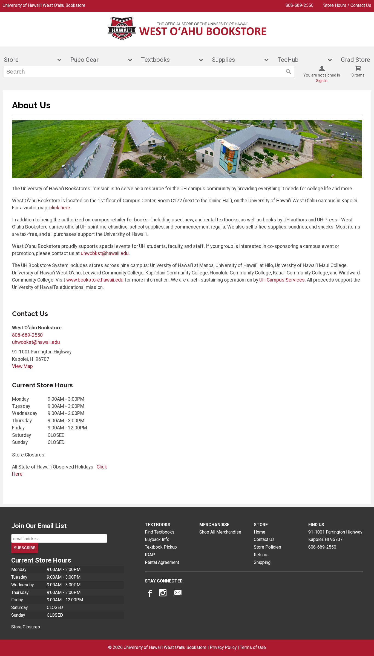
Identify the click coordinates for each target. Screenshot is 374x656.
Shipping (262, 562)
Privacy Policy (223, 647)
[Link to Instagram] (163, 594)
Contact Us (264, 539)
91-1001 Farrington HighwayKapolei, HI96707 (335, 535)
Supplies (236, 59)
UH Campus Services (282, 280)
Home (259, 532)
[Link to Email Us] (177, 594)
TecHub (300, 59)
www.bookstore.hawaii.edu (94, 280)
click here (59, 207)
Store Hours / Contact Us (347, 5)
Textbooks (168, 59)
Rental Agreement (162, 562)
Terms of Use (253, 647)
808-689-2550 (299, 5)
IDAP (150, 554)
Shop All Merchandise (220, 532)
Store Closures (25, 626)
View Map (22, 366)
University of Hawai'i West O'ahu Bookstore (44, 5)
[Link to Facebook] (149, 594)
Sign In (321, 80)
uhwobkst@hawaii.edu (105, 253)
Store (29, 59)
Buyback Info (157, 539)
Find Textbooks (159, 532)
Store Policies (267, 547)
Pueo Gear (97, 59)
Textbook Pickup (161, 547)
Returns (261, 554)
